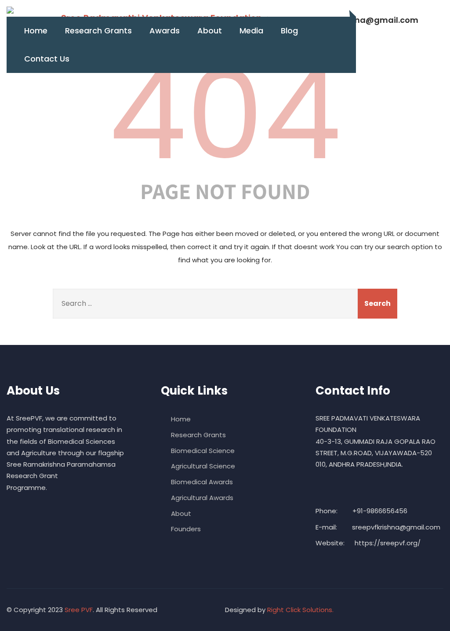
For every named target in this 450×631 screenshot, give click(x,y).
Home (35, 30)
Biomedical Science (203, 450)
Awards (164, 30)
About (209, 30)
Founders (186, 528)
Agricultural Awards (202, 497)
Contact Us (46, 58)
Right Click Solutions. (300, 609)
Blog (289, 30)
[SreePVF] (10, 10)
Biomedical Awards (202, 481)
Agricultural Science (203, 466)
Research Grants (98, 30)
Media (251, 30)
